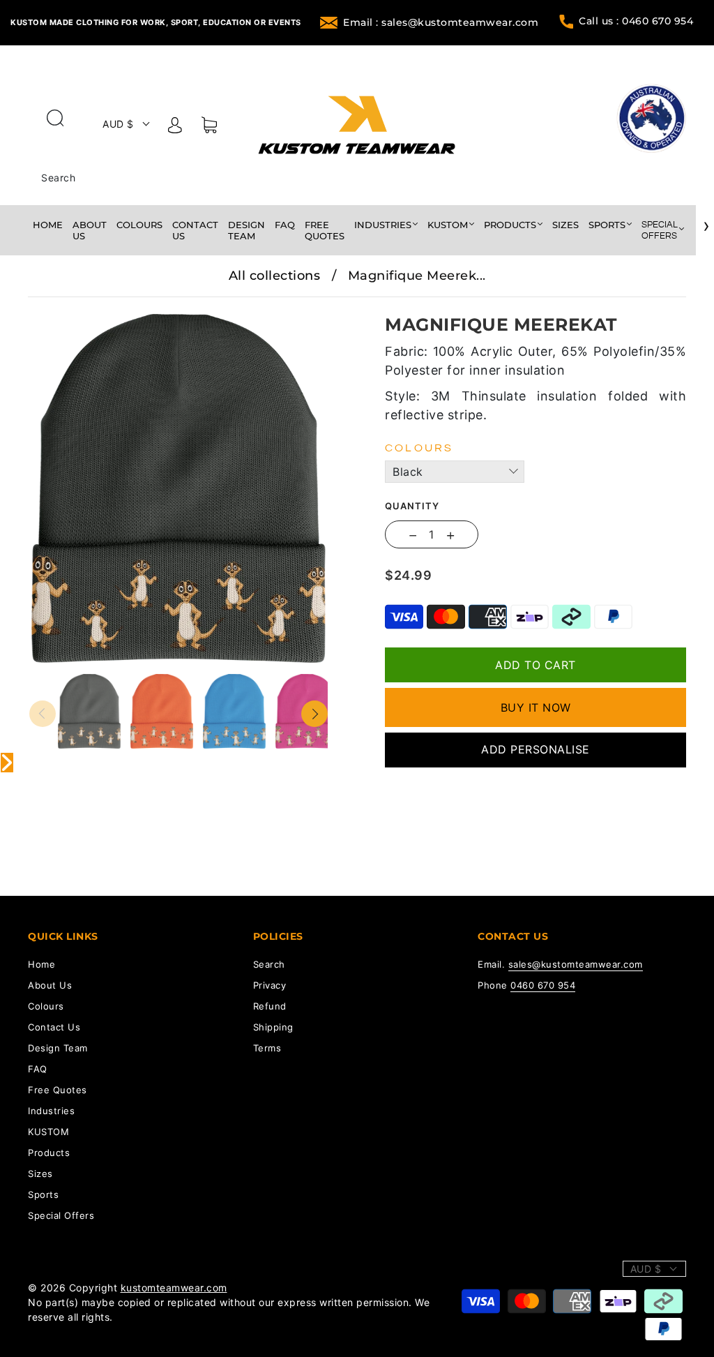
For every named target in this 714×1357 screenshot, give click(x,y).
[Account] (175, 128)
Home (48, 224)
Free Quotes (324, 230)
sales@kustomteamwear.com (575, 964)
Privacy (270, 985)
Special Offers (659, 230)
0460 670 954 (542, 985)
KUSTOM (447, 224)
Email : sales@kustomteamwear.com (440, 22)
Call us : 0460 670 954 (636, 21)
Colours (139, 224)
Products (510, 224)
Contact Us (195, 230)
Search (58, 177)
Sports (606, 224)
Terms (267, 1048)
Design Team (246, 230)
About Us (90, 230)
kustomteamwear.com (174, 1288)
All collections (275, 275)
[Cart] (209, 128)
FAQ (285, 224)
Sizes (565, 224)
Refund (270, 1006)
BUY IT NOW (536, 707)
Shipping (273, 1027)
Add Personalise (535, 749)
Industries (382, 224)
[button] (59, 307)
